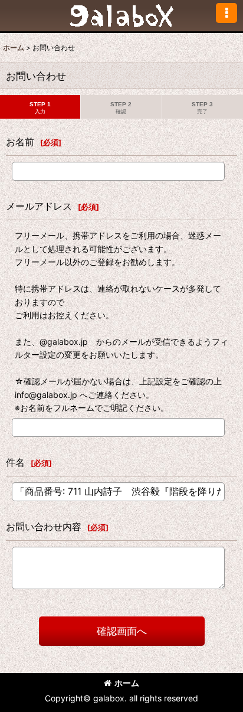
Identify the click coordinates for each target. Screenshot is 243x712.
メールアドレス (39, 206)
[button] (226, 13)
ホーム (126, 683)
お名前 (20, 142)
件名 (15, 462)
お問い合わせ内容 (43, 527)
